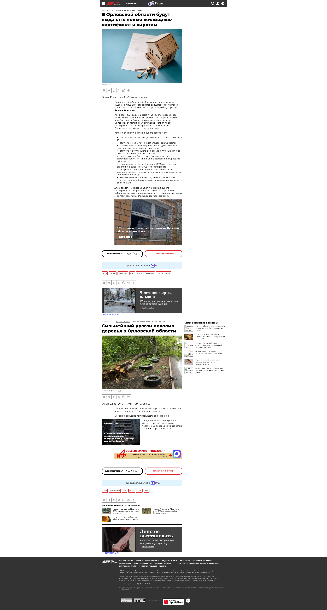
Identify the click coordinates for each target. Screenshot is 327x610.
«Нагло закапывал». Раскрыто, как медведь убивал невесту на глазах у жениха (209, 370)
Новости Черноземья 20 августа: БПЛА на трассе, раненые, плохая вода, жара (126, 511)
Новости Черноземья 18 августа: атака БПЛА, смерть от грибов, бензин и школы (166, 511)
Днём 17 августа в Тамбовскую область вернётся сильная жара (125, 518)
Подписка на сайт (169, 561)
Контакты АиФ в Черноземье (147, 561)
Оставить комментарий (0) (163, 254)
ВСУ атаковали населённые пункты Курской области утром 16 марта (147, 230)
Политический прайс (127, 566)
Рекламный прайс (126, 561)
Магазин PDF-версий (163, 563)
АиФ (119, 391)
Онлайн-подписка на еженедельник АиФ (135, 563)
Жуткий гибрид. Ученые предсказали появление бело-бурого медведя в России (210, 328)
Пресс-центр (185, 561)
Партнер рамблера (154, 600)
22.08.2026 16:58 (108, 322)
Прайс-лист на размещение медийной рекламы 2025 (198, 563)
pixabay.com (107, 84)
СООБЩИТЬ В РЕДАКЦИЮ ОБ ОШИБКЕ (152, 566)
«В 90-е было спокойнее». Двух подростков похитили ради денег (208, 352)
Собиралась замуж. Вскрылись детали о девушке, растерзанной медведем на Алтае (208, 345)
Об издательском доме (202, 561)
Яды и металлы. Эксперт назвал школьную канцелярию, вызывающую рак (208, 362)
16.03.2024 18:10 (107, 10)
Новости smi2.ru (110, 314)
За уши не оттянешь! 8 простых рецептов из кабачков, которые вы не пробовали (210, 337)
